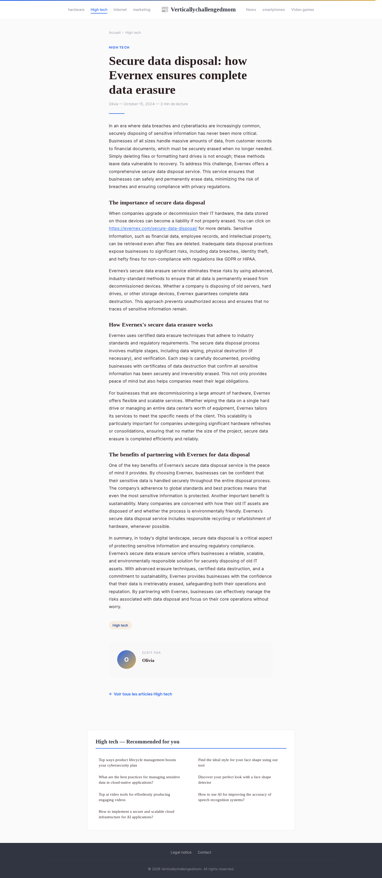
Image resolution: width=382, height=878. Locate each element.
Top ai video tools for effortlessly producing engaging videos (134, 797)
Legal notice (181, 852)
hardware (76, 9)
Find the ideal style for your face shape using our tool (238, 762)
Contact (204, 852)
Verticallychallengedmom (198, 9)
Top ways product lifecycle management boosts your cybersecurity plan (137, 762)
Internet (120, 9)
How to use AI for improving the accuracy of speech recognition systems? (234, 797)
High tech (99, 9)
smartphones (273, 9)
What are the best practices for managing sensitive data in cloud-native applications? (139, 779)
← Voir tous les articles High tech (140, 693)
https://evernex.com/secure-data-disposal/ (153, 228)
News (251, 9)
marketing (141, 9)
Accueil (115, 32)
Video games (302, 9)
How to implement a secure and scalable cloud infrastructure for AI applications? (136, 814)
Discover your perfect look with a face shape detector (234, 779)
